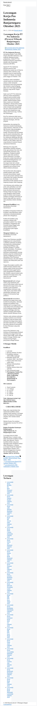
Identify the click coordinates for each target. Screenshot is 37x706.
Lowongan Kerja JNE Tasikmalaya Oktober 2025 (11, 465)
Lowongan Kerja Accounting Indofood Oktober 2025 (10, 652)
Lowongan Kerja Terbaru (12, 456)
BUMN (5, 458)
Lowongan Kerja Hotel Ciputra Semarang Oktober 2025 (10, 532)
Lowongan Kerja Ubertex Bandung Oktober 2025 (10, 576)
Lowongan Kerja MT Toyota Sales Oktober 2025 (10, 520)
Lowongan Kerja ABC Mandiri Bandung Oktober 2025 (10, 509)
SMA (9, 459)
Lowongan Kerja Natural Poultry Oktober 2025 (10, 499)
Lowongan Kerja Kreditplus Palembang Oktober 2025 (10, 609)
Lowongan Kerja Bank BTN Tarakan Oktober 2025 (12, 462)
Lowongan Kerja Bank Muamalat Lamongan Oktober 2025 (10, 692)
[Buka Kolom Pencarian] (4, 5)
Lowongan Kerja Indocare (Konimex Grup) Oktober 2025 (10, 587)
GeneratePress (7, 704)
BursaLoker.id (7, 2)
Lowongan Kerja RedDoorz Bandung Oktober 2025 (10, 672)
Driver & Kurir (13, 458)
